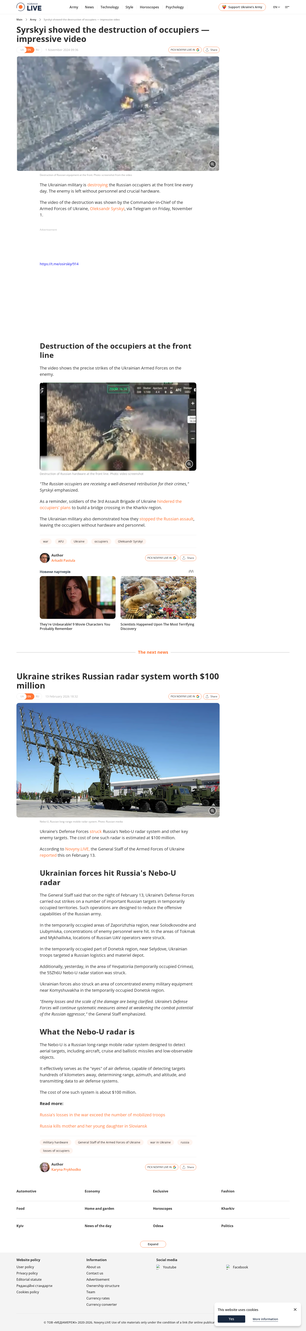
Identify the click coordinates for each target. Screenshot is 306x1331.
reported (48, 855)
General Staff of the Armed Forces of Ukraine (109, 1142)
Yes (231, 1319)
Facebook (240, 1267)
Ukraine (79, 541)
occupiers (101, 541)
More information (265, 1319)
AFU (61, 541)
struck (96, 831)
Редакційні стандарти (34, 1285)
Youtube (169, 1267)
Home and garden (99, 1208)
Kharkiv (227, 1208)
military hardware (55, 1142)
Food (20, 1208)
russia (185, 1142)
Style (129, 7)
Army (74, 7)
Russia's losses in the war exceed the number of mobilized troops (102, 1115)
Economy (92, 1191)
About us (93, 1267)
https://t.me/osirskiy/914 (59, 264)
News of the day (98, 1226)
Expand (153, 1244)
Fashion (228, 1191)
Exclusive (160, 1191)
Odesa (158, 1226)
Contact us (94, 1273)
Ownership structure (102, 1285)
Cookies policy (27, 1292)
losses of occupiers (56, 1151)
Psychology (175, 7)
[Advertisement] (115, 242)
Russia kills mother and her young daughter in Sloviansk (93, 1126)
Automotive (26, 1191)
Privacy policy (27, 1273)
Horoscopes (149, 7)
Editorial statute (29, 1279)
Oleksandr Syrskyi (107, 208)
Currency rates (98, 1298)
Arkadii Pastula (63, 560)
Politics (227, 1226)
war (45, 541)
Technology (110, 7)
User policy (25, 1267)
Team (90, 1292)
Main (19, 19)
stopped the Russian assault (166, 519)
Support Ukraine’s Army (245, 7)
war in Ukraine (160, 1142)
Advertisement (97, 1279)
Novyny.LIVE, (77, 849)
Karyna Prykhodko (66, 1169)
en (275, 7)
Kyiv (20, 1226)
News (89, 7)
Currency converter (101, 1304)
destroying (97, 185)
